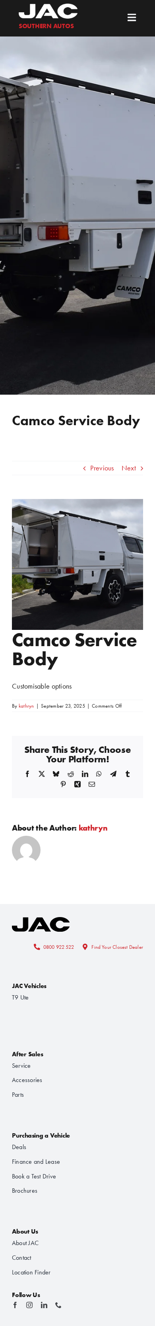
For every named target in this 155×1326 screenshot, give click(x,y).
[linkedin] (44, 1305)
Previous (102, 468)
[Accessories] (41, 914)
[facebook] (15, 1305)
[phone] (58, 1305)
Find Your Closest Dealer (117, 947)
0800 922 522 (58, 947)
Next (129, 468)
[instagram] (29, 1305)
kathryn (26, 706)
